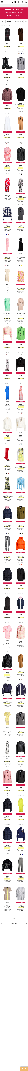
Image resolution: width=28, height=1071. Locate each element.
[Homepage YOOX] (14, 2)
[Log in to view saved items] (22, 2)
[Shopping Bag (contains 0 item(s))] (25, 2)
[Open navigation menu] (2, 2)
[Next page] (24, 923)
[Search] (18, 2)
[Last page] (26, 923)
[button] (14, 918)
